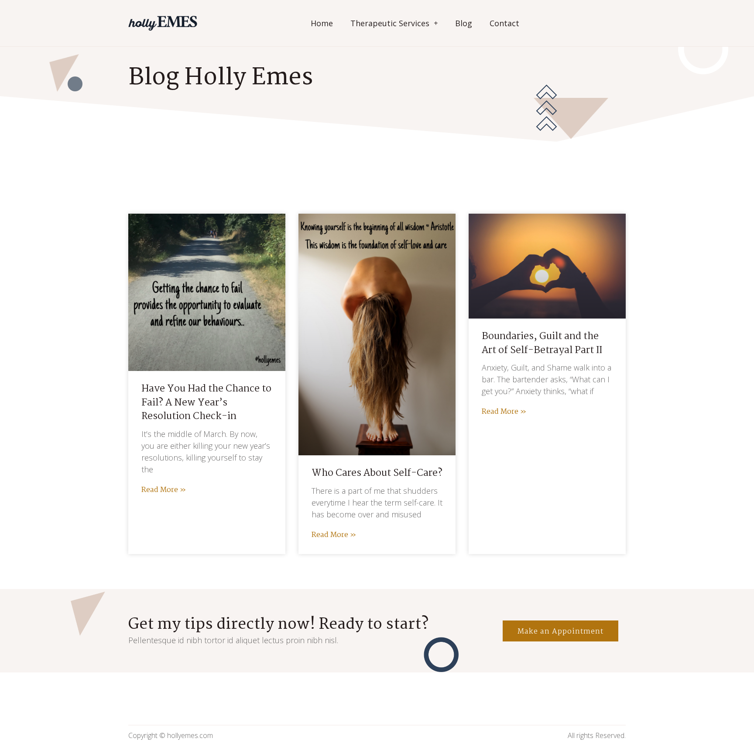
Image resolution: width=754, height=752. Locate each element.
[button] (560, 630)
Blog (463, 23)
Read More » (163, 490)
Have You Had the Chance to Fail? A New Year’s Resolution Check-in (206, 402)
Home (322, 23)
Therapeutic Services (389, 23)
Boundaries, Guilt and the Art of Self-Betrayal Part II (542, 343)
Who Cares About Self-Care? (377, 473)
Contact (504, 23)
